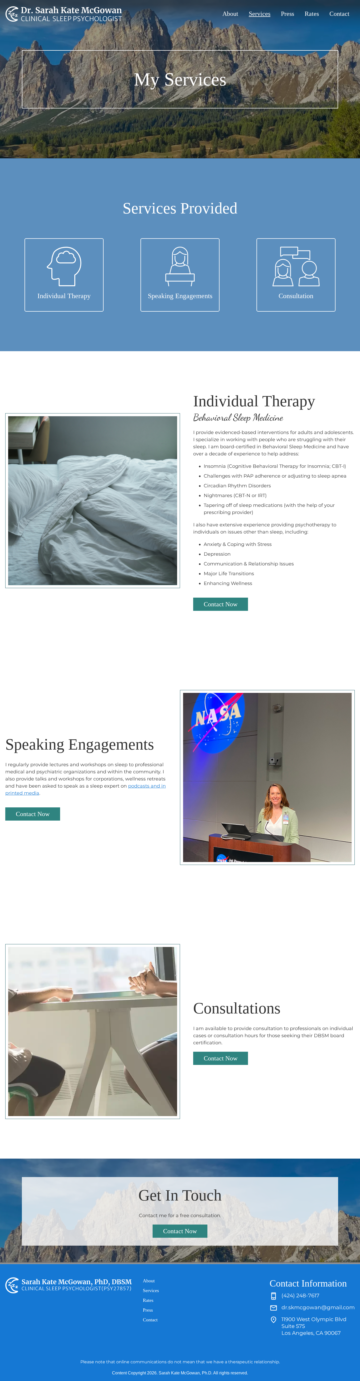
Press (287, 13)
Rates (312, 13)
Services (259, 13)
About (230, 13)
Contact (339, 13)
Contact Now (220, 604)
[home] (63, 14)
